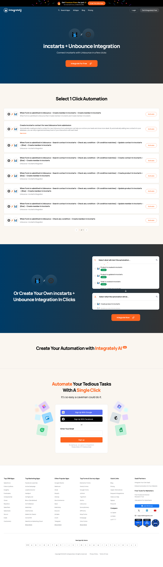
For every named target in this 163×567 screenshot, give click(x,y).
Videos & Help (114, 497)
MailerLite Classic (30, 514)
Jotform (82, 493)
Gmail (56, 490)
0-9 (27, 545)
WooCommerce (59, 500)
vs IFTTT (113, 519)
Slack (56, 504)
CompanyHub (8, 497)
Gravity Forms (84, 486)
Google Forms (84, 490)
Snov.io (6, 514)
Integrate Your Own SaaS (142, 482)
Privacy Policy (76, 447)
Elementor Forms (85, 483)
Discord (57, 511)
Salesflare (7, 507)
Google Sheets (59, 483)
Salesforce (7, 483)
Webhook (57, 486)
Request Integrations (117, 493)
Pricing (90, 10)
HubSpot (28, 493)
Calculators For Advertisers (143, 500)
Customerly (7, 521)
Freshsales (7, 493)
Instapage (83, 518)
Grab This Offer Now (96, 3)
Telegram (58, 521)
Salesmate (7, 511)
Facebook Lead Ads (31, 483)
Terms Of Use (104, 554)
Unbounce (83, 504)
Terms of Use (87, 447)
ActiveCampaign (30, 486)
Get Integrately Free (149, 10)
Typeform (83, 497)
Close (5, 500)
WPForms (83, 511)
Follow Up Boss (8, 486)
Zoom (56, 518)
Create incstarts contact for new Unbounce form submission (45, 125)
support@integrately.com (145, 515)
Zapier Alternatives (116, 490)
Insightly (6, 490)
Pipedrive (7, 504)
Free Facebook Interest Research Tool (142, 496)
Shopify (57, 493)
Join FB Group (148, 506)
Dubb (5, 518)
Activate (151, 114)
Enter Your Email (67, 429)
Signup (112, 500)
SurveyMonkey (84, 507)
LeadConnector (30, 490)
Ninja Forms (83, 514)
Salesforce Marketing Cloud (34, 521)
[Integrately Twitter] (139, 510)
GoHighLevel (29, 497)
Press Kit (113, 504)
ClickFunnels (29, 511)
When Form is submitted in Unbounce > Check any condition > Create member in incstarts (57, 219)
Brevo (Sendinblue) (31, 500)
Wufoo (82, 500)
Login (134, 10)
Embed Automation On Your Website (146, 486)
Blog (83, 10)
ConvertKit (28, 518)
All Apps (76, 10)
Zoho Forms (83, 521)
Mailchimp (28, 507)
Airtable (57, 514)
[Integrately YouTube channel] (155, 510)
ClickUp (57, 497)
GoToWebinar (29, 504)
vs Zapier (113, 512)
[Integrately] (13, 10)
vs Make (113, 516)
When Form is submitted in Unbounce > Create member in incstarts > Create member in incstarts (60, 113)
